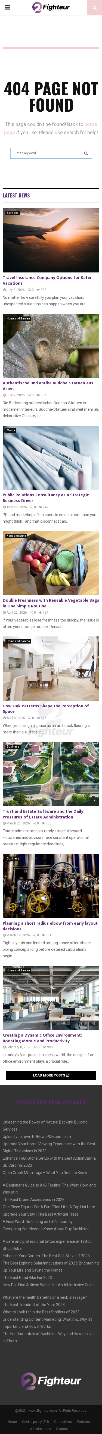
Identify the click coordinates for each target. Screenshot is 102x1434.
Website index (40, 1429)
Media (11, 430)
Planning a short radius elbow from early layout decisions (50, 926)
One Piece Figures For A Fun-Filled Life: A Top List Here (49, 1207)
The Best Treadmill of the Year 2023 (34, 1305)
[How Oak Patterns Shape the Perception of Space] (51, 668)
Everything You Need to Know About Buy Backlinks (46, 1229)
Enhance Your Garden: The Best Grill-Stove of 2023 (46, 1256)
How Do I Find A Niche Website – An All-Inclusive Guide (49, 1285)
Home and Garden (18, 318)
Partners (83, 1422)
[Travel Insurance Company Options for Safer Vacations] (51, 240)
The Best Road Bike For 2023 (27, 1277)
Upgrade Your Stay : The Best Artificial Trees (41, 1214)
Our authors (63, 1422)
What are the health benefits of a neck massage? (45, 1297)
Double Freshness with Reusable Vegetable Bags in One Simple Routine (51, 603)
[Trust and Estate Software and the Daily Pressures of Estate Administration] (51, 774)
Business (13, 746)
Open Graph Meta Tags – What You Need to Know (45, 1173)
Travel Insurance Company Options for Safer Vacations (47, 280)
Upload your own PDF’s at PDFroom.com (37, 1136)
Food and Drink (16, 535)
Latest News (16, 195)
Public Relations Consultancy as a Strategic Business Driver (46, 497)
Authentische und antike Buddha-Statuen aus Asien (48, 386)
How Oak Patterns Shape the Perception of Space (46, 709)
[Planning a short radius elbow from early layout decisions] (51, 886)
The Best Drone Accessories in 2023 (33, 1199)
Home (12, 1422)
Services (12, 212)
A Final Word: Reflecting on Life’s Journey (38, 1221)
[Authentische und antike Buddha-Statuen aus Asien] (51, 346)
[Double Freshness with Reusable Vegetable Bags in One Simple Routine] (51, 563)
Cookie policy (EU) (35, 1422)
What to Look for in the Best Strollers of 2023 (41, 1312)
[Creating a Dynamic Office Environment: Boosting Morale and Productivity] (51, 998)
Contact (62, 1429)
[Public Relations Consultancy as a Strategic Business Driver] (51, 458)
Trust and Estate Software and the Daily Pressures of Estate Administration (43, 814)
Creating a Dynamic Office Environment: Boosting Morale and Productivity (42, 1038)
